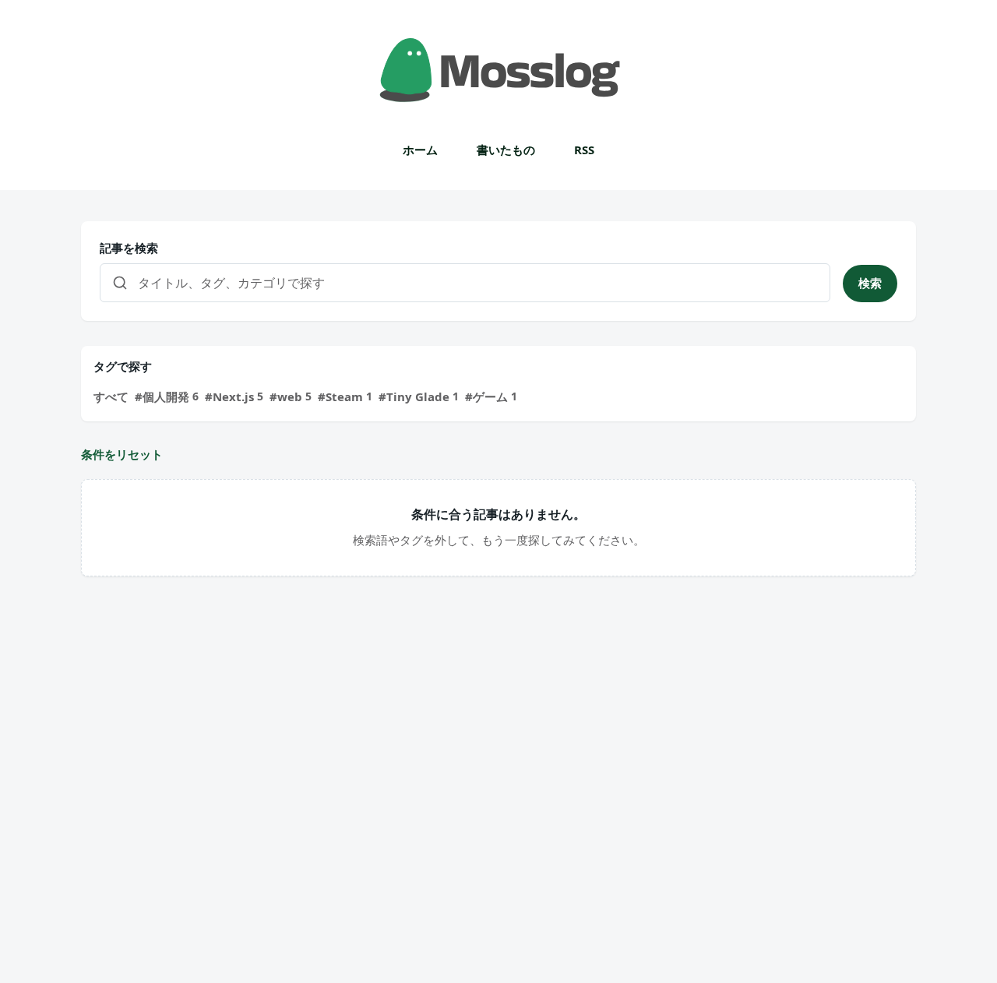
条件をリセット (122, 454)
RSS (584, 149)
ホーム (420, 149)
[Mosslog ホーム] (498, 70)
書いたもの (506, 149)
